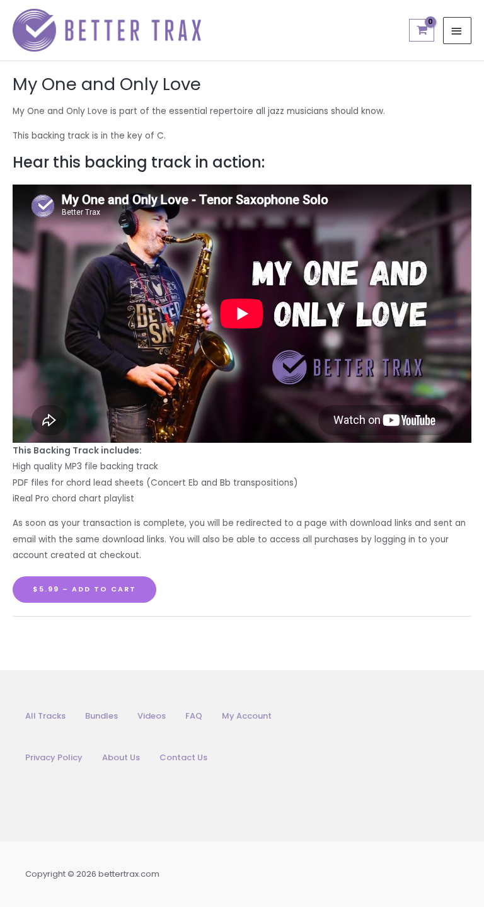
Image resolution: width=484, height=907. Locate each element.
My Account (247, 716)
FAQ (193, 716)
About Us (121, 757)
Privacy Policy (54, 757)
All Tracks (45, 716)
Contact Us (183, 757)
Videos (151, 716)
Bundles (101, 716)
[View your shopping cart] (421, 30)
